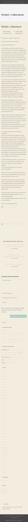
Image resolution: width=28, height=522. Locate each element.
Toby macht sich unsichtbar (15, 350)
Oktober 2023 (4, 392)
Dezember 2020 (4, 447)
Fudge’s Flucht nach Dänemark (14, 264)
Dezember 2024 (4, 373)
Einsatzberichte (14, 3)
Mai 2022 (3, 412)
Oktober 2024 (4, 379)
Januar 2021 (4, 444)
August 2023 (4, 398)
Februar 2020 (4, 472)
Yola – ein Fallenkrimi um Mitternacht (13, 360)
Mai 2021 (3, 434)
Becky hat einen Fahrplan (11, 362)
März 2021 (3, 439)
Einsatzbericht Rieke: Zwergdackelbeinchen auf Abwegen (14, 255)
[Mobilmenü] (26, 10)
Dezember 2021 (4, 423)
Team (22, 1)
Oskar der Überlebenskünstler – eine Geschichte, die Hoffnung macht (14, 245)
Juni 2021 (3, 431)
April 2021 (3, 436)
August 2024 (4, 382)
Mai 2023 (3, 403)
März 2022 (3, 414)
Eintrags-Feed (4, 490)
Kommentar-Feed (5, 492)
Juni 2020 (3, 464)
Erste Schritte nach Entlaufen (14, 1)
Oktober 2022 (4, 406)
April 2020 (3, 469)
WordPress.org (4, 493)
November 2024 (5, 376)
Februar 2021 (4, 442)
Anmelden (3, 488)
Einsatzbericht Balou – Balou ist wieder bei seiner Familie (13, 333)
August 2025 (4, 371)
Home (5, 1)
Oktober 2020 (4, 453)
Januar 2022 (4, 420)
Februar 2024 (4, 390)
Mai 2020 (3, 466)
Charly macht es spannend (7, 336)
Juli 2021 (3, 428)
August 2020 (4, 458)
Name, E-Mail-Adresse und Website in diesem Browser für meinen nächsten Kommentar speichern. (12, 310)
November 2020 (5, 450)
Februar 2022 (4, 417)
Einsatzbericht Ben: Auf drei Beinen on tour (10, 341)
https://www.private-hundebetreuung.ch (10, 352)
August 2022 (4, 409)
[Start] (1, 17)
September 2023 (5, 395)
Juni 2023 (3, 401)
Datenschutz (9, 516)
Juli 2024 (3, 384)
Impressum (18, 516)
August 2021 (4, 425)
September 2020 (5, 455)
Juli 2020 (3, 461)
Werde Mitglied (22, 3)
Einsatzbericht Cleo (5, 330)
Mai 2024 (3, 387)
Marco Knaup (6, 31)
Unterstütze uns (6, 3)
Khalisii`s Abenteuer (8, 17)
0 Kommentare (19, 33)
